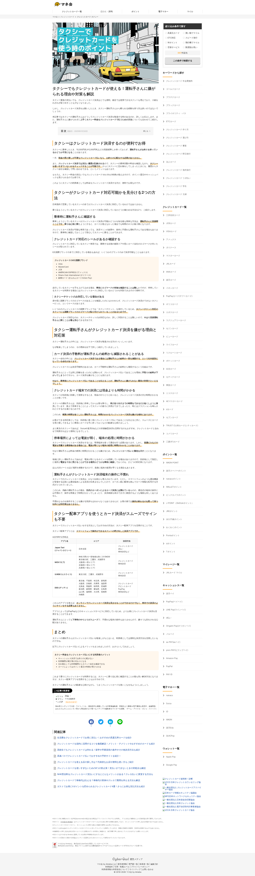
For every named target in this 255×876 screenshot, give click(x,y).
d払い (168, 617)
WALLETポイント (174, 487)
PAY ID (169, 674)
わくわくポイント (174, 527)
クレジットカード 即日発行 (178, 153)
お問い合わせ (147, 869)
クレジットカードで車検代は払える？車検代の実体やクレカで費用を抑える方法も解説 (98, 780)
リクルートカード (174, 352)
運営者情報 (122, 864)
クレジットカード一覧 (72, 11)
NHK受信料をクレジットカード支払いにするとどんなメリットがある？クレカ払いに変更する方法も (105, 774)
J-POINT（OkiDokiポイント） (180, 503)
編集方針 (154, 864)
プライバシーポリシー (140, 867)
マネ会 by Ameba (66, 822)
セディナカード (173, 377)
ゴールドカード (173, 89)
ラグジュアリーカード (176, 320)
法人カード (171, 162)
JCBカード (171, 223)
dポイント (170, 543)
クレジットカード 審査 (176, 145)
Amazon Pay (172, 658)
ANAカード (171, 272)
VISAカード (171, 231)
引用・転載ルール (121, 867)
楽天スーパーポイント (176, 470)
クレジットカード (67, 17)
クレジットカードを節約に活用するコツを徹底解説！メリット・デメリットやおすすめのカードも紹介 (106, 743)
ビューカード (172, 336)
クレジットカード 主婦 (176, 194)
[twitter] (100, 721)
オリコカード (172, 304)
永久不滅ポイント (174, 519)
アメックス (171, 239)
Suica (168, 703)
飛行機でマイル (192, 42)
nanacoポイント (173, 479)
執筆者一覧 (144, 864)
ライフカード (172, 344)
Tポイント (170, 551)
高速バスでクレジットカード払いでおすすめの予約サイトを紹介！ (89, 756)
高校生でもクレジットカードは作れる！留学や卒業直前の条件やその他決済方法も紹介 (98, 749)
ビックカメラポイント (176, 495)
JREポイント (172, 511)
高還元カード (174, 33)
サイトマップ (135, 869)
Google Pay (171, 765)
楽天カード (171, 280)
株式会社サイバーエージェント (104, 846)
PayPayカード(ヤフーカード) (179, 296)
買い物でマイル (192, 33)
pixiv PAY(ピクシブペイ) (177, 650)
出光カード (171, 369)
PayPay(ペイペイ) (174, 601)
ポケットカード (173, 360)
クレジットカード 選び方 (177, 137)
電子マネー (163, 11)
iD (167, 711)
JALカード (171, 263)
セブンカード (172, 417)
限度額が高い (191, 47)
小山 (67, 696)
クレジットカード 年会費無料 (179, 81)
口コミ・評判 (107, 11)
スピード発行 (191, 37)
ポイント (135, 11)
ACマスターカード (174, 401)
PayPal (169, 666)
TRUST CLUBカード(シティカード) (182, 425)
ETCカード (171, 121)
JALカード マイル (174, 572)
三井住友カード (173, 215)
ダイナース (171, 247)
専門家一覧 (133, 864)
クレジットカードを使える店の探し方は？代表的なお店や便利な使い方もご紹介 (95, 762)
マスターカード (173, 255)
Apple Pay (171, 756)
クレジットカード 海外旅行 (178, 170)
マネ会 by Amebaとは (106, 864)
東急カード (171, 385)
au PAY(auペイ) (173, 642)
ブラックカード (173, 105)
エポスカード (172, 312)
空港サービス (174, 47)
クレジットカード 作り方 (177, 129)
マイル (190, 11)
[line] (120, 721)
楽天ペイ (170, 593)
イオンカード (172, 288)
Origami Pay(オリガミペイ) (178, 626)
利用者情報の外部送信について (115, 869)
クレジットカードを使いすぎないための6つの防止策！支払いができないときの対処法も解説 (101, 768)
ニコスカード (172, 393)
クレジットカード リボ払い (178, 178)
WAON (169, 719)
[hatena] (110, 721)
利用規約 (109, 867)
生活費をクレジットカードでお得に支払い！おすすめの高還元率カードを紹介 (94, 737)
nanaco (169, 695)
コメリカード (172, 433)
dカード (169, 409)
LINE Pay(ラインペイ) (176, 609)
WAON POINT (172, 462)
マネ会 (55, 17)
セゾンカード (172, 328)
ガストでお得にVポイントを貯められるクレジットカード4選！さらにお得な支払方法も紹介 (101, 786)
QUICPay (170, 736)
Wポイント (172, 42)
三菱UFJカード (173, 441)
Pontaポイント (173, 535)
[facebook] (91, 721)
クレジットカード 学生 (176, 186)
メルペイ (170, 634)
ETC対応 (172, 37)
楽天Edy (170, 727)
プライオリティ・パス (176, 113)
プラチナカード (173, 97)
